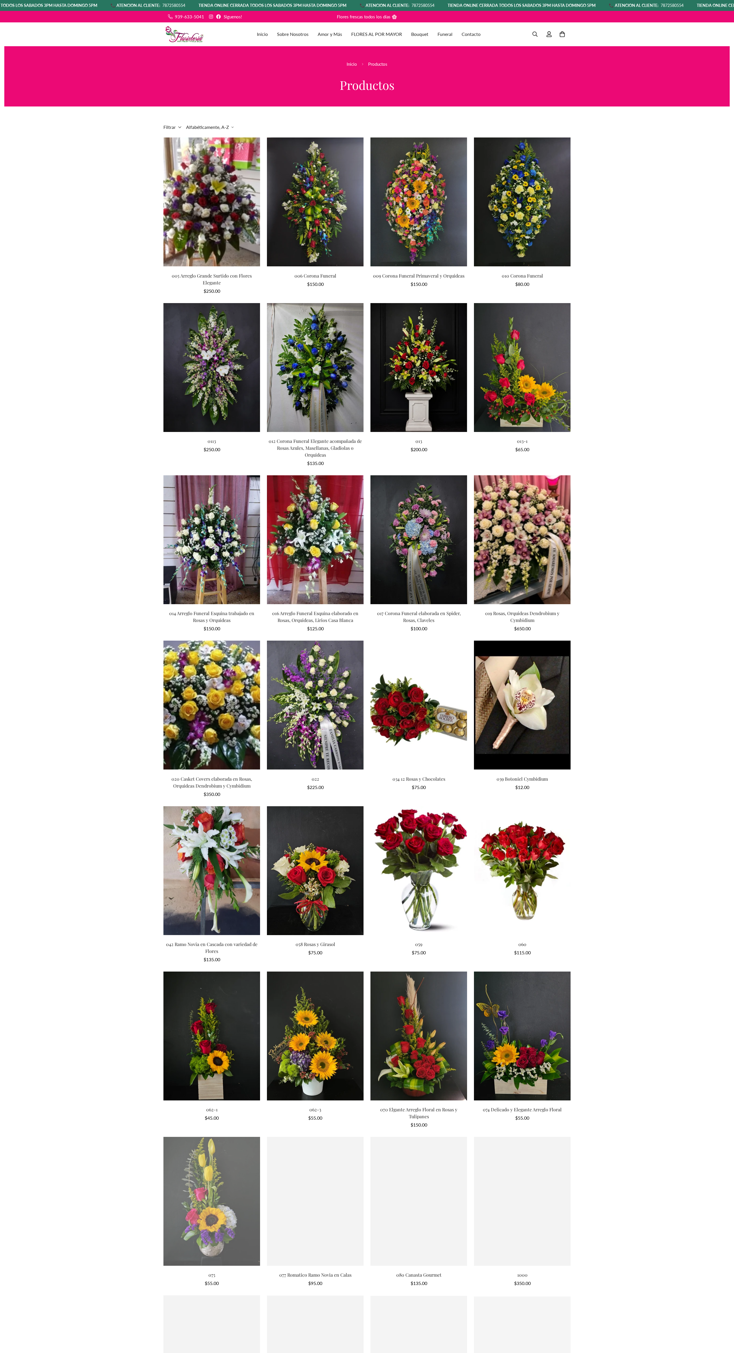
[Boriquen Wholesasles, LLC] (184, 34)
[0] (562, 34)
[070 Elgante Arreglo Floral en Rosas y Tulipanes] (418, 1036)
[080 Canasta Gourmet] (418, 1201)
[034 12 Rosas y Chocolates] (418, 705)
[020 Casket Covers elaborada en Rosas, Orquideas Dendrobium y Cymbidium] (211, 705)
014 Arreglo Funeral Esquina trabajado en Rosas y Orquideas (211, 616)
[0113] (211, 367)
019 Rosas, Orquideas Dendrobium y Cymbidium (522, 616)
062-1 (212, 1109)
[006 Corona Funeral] (315, 201)
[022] (315, 705)
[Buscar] (535, 34)
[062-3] (315, 1036)
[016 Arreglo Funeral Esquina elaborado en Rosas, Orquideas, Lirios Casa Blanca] (315, 539)
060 (522, 944)
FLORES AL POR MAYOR (376, 34)
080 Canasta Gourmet (419, 1275)
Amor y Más (330, 34)
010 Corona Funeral (522, 276)
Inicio (262, 34)
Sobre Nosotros (293, 34)
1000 (522, 1275)
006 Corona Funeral (315, 276)
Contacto (471, 34)
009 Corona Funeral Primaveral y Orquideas (418, 276)
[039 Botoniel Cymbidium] (522, 705)
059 (418, 944)
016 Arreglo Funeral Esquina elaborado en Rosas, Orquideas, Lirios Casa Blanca (315, 616)
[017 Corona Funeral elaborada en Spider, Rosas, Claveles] (418, 539)
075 (211, 1275)
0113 (212, 441)
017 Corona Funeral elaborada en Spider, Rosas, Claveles (419, 616)
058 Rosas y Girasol (315, 944)
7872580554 (54, 5)
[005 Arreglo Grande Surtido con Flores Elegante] (211, 201)
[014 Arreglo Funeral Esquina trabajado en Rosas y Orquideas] (211, 539)
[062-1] (211, 1036)
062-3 (315, 1109)
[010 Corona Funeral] (522, 201)
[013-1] (522, 367)
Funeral (445, 34)
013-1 (522, 441)
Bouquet (419, 34)
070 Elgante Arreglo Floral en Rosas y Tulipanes (418, 1112)
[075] (211, 1201)
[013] (418, 367)
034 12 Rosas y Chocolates (419, 779)
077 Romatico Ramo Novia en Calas (315, 1275)
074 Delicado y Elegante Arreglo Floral (522, 1109)
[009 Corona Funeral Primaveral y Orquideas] (418, 201)
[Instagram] (211, 16)
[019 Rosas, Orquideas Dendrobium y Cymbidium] (522, 539)
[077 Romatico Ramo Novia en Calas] (315, 1201)
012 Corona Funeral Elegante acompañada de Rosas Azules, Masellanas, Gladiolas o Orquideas (315, 448)
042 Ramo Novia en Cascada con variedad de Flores (211, 947)
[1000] (522, 1201)
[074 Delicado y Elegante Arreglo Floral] (522, 1036)
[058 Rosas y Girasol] (315, 870)
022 (315, 779)
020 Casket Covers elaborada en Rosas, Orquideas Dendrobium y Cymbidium (211, 782)
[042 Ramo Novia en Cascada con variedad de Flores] (211, 870)
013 (418, 441)
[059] (418, 870)
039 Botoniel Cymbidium (522, 779)
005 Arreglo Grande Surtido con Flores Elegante (212, 279)
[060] (522, 870)
